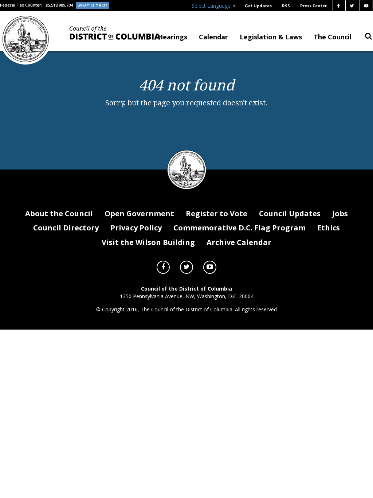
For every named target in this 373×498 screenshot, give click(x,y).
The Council (333, 36)
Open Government (139, 213)
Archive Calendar (239, 242)
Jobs (340, 213)
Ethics (328, 228)
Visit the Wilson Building (148, 242)
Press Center (313, 5)
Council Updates (290, 213)
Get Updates (258, 5)
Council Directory (66, 228)
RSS (286, 5)
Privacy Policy (136, 228)
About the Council (59, 213)
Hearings (172, 36)
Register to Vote (216, 213)
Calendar (213, 36)
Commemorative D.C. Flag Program (239, 228)
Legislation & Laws (271, 36)
